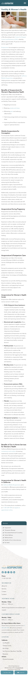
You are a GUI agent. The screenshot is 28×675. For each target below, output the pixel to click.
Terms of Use (17, 669)
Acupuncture (4, 47)
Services (5, 523)
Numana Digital (19, 667)
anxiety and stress (15, 108)
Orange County (7, 645)
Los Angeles (6, 643)
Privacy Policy (11, 669)
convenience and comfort (8, 451)
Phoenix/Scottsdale (8, 659)
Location (4, 594)
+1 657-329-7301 (6, 578)
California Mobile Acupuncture (11, 485)
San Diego (6, 648)
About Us (4, 586)
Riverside (5, 654)
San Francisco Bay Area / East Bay (12, 651)
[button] (7, 672)
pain (11, 111)
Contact (4, 591)
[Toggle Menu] (25, 3)
